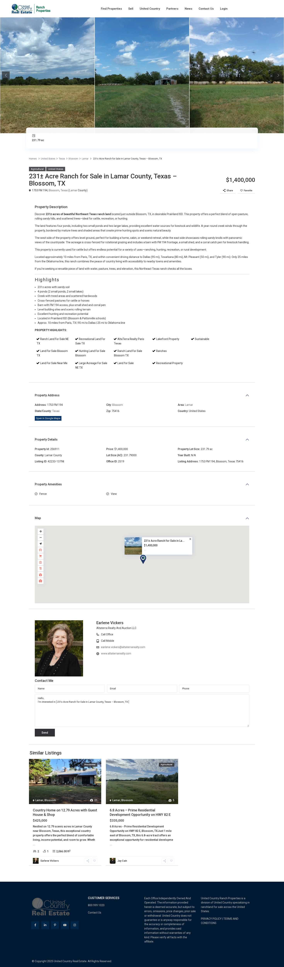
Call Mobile (159, 640)
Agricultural (37, 169)
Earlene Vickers (161, 622)
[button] (143, 559)
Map (38, 518)
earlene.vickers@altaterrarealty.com (174, 647)
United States (48, 158)
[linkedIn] (45, 925)
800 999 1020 (96, 905)
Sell (130, 8)
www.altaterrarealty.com (167, 653)
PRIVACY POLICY (211, 918)
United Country (150, 8)
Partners (172, 8)
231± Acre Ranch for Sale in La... (164, 540)
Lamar (85, 158)
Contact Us (206, 8)
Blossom (73, 158)
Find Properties (111, 8)
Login (224, 8)
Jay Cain (122, 860)
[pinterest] (55, 925)
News (188, 8)
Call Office (158, 634)
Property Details (46, 439)
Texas (62, 158)
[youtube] (65, 925)
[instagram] (75, 925)
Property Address (47, 395)
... (34, 844)
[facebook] (35, 925)
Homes (33, 158)
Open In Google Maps (48, 418)
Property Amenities (48, 484)
